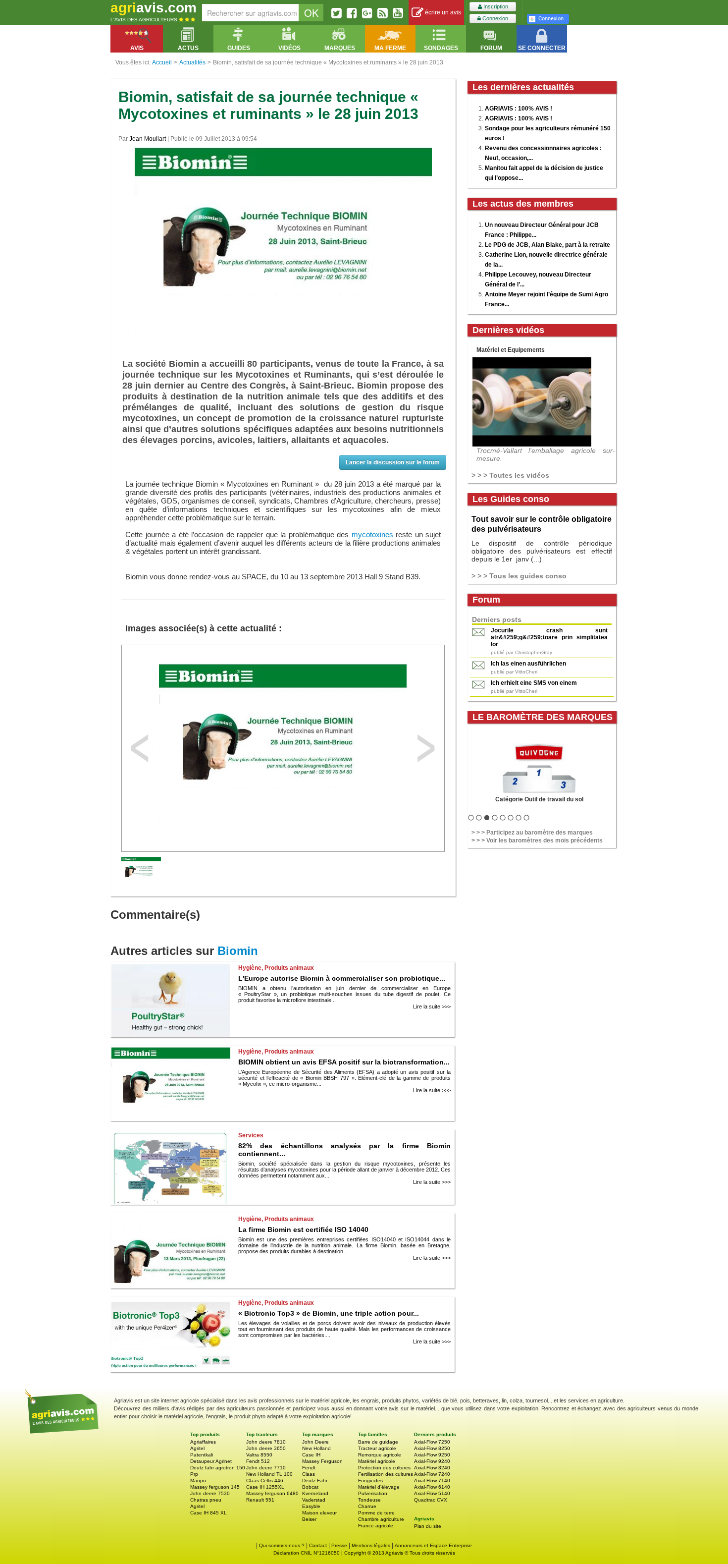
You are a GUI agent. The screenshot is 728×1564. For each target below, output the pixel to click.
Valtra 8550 (259, 1454)
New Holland (316, 1448)
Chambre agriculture (381, 1519)
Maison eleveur (319, 1512)
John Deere (315, 1442)
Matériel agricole (376, 1461)
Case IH (311, 1454)
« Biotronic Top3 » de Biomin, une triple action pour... (328, 1313)
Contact (318, 1545)
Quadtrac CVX (430, 1500)
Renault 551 (260, 1500)
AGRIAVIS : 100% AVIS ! (518, 108)
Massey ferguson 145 (215, 1487)
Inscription (495, 6)
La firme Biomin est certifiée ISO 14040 (303, 1229)
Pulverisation (372, 1493)
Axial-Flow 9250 (432, 1454)
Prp (194, 1474)
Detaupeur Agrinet (211, 1461)
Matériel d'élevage (379, 1487)
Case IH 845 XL (208, 1512)
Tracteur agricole (377, 1448)
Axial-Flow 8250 (432, 1448)
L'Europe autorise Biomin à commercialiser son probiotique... (341, 978)
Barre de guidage (378, 1442)
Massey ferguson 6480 (272, 1493)
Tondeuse (369, 1500)
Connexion (494, 18)
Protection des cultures (384, 1467)
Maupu (198, 1480)
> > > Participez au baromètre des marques (532, 832)
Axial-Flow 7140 (432, 1480)
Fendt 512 (258, 1461)
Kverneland (315, 1493)
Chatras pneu (205, 1500)
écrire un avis (442, 12)
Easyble (311, 1506)
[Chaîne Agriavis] (398, 13)
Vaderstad (313, 1500)
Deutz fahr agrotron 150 (217, 1467)
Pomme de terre (376, 1512)
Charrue (367, 1506)
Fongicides (370, 1480)
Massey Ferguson (322, 1461)
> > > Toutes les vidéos (510, 475)
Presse (339, 1545)
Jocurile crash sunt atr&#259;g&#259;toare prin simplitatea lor (549, 637)
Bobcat (310, 1487)
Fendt (308, 1467)
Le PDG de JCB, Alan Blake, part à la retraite (547, 244)
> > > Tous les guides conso (519, 576)
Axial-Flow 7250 (432, 1442)
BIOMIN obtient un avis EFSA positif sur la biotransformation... (344, 1062)
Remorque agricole (379, 1454)
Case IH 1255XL (265, 1487)
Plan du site (427, 1526)
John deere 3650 (266, 1448)
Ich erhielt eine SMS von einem (534, 682)
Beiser (309, 1519)
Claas (308, 1474)
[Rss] (382, 13)
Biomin (237, 950)
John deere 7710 (266, 1467)
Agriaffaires (203, 1442)
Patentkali (201, 1454)
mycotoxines (372, 534)
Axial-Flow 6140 (432, 1487)
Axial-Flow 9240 (432, 1461)
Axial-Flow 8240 (432, 1467)
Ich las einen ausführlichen (528, 663)
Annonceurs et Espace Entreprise (433, 1545)
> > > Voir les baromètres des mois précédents (537, 840)
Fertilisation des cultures (385, 1474)
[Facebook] (352, 13)
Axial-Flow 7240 (432, 1474)
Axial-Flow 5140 (432, 1493)
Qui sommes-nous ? (282, 1545)
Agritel (197, 1448)
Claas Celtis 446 (264, 1480)
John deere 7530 (210, 1493)
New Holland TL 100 (269, 1474)
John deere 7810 (266, 1442)
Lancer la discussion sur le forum (393, 462)
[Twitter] (336, 13)
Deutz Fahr (314, 1480)
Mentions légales (371, 1545)
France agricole (375, 1525)
